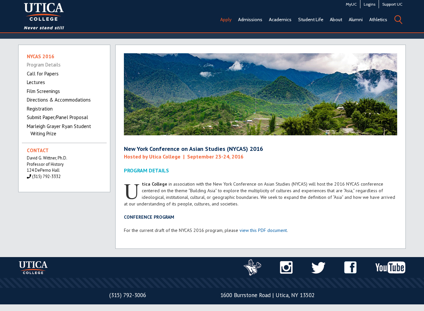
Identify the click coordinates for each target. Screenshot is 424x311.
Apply (226, 19)
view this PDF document (263, 230)
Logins (369, 4)
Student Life (310, 19)
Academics (280, 19)
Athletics (378, 19)
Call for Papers (43, 73)
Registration (40, 109)
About (336, 19)
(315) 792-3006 (127, 295)
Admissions (250, 19)
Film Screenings (43, 91)
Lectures (36, 82)
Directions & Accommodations (59, 100)
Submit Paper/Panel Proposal (57, 117)
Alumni (356, 19)
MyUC (351, 4)
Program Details (44, 65)
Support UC (392, 4)
